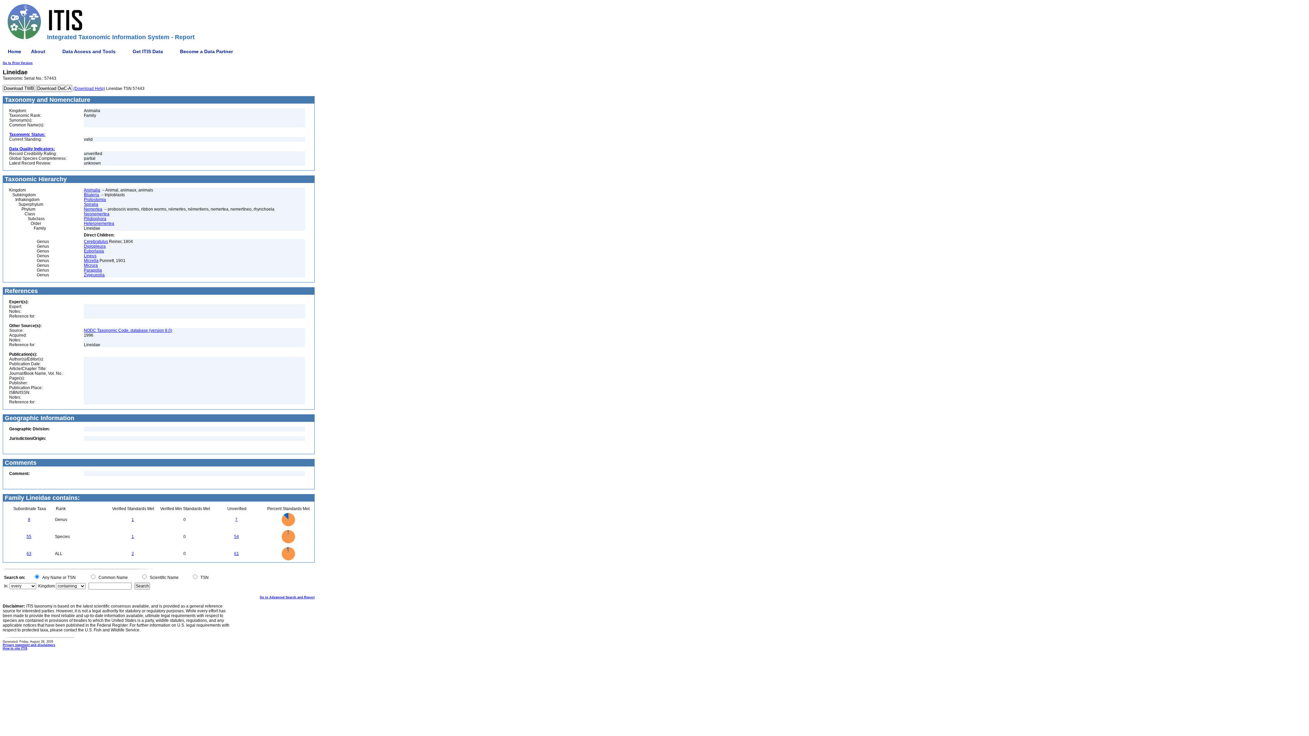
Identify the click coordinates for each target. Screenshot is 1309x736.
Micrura (91, 265)
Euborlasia (94, 251)
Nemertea (93, 209)
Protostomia (95, 199)
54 (236, 536)
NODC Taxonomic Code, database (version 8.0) (128, 330)
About (38, 51)
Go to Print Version (18, 63)
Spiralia (91, 204)
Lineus (90, 256)
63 (29, 553)
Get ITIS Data (148, 51)
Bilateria (91, 195)
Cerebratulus (96, 241)
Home (14, 51)
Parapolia (93, 270)
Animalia (92, 190)
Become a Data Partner (206, 51)
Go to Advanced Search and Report (287, 597)
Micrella (91, 260)
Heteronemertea (99, 223)
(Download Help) (89, 88)
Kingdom (46, 586)
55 (29, 536)
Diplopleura (95, 246)
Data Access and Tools (89, 51)
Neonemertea (96, 214)
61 (236, 553)
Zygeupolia (94, 275)
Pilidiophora (95, 218)
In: (6, 586)
